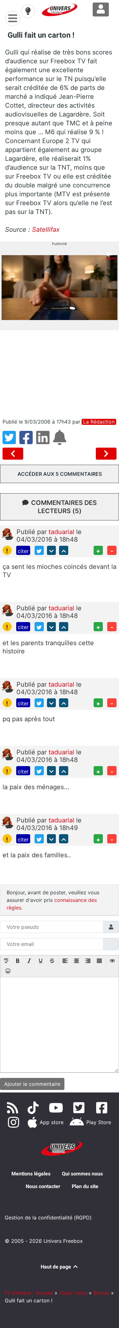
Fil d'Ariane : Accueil (29, 1293)
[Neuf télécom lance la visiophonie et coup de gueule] (14, 454)
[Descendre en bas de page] (51, 550)
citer (23, 551)
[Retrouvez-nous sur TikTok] (34, 1107)
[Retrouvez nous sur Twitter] (80, 1107)
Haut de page (56, 1267)
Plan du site (85, 1186)
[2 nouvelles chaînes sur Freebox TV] (106, 454)
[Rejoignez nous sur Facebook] (103, 1107)
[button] (6, 961)
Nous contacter (43, 1186)
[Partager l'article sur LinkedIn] (44, 441)
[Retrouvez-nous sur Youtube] (57, 1107)
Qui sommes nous (82, 1174)
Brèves (101, 1293)
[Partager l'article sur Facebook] (27, 441)
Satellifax (46, 229)
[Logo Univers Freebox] (59, 9)
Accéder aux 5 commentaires (59, 474)
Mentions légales (30, 1174)
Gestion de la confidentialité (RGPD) (48, 1217)
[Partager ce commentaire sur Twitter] (39, 550)
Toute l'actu (73, 1293)
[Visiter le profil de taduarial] (7, 534)
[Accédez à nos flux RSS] (14, 1107)
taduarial (62, 532)
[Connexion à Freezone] (101, 9)
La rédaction (99, 422)
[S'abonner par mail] (60, 441)
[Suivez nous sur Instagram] (14, 1122)
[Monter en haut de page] (63, 550)
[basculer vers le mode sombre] (28, 11)
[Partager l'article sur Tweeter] (11, 441)
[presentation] (6, 961)
